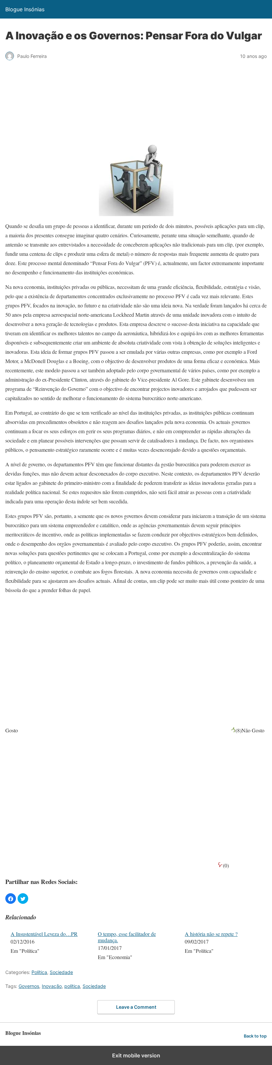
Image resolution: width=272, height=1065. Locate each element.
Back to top (255, 1036)
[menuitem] (50, 946)
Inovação (52, 986)
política (72, 986)
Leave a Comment (136, 1007)
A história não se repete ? (211, 933)
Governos (29, 986)
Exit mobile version (136, 1055)
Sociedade (61, 972)
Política (39, 972)
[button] (10, 898)
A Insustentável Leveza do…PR (44, 933)
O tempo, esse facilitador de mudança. (127, 937)
